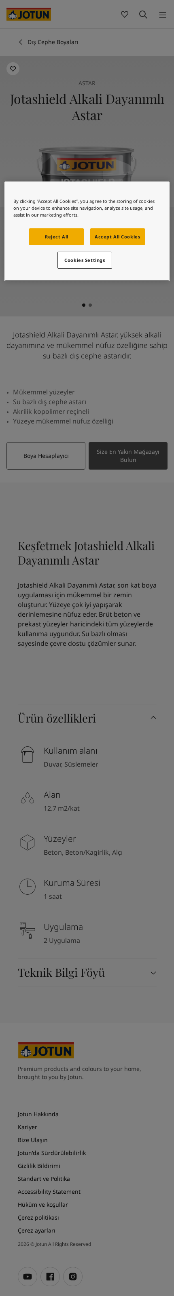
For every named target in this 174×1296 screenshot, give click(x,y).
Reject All (56, 237)
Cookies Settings (84, 260)
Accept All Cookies (117, 237)
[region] (87, 231)
